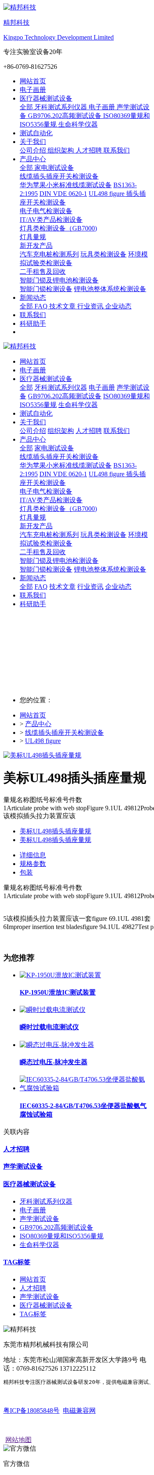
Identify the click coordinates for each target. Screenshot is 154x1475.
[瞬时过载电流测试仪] (52, 1009)
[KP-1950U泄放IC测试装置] (60, 975)
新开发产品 (36, 525)
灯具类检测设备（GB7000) (58, 508)
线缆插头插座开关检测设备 (59, 456)
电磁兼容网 (79, 1410)
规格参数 (33, 863)
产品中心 (38, 723)
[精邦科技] (77, 346)
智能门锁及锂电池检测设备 (59, 560)
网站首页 (33, 81)
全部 (27, 107)
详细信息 (33, 855)
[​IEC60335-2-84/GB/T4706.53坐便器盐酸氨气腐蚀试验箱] (85, 1088)
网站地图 (18, 1439)
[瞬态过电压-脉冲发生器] (57, 1044)
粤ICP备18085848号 (31, 1410)
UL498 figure (43, 740)
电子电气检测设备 (46, 491)
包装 (26, 872)
